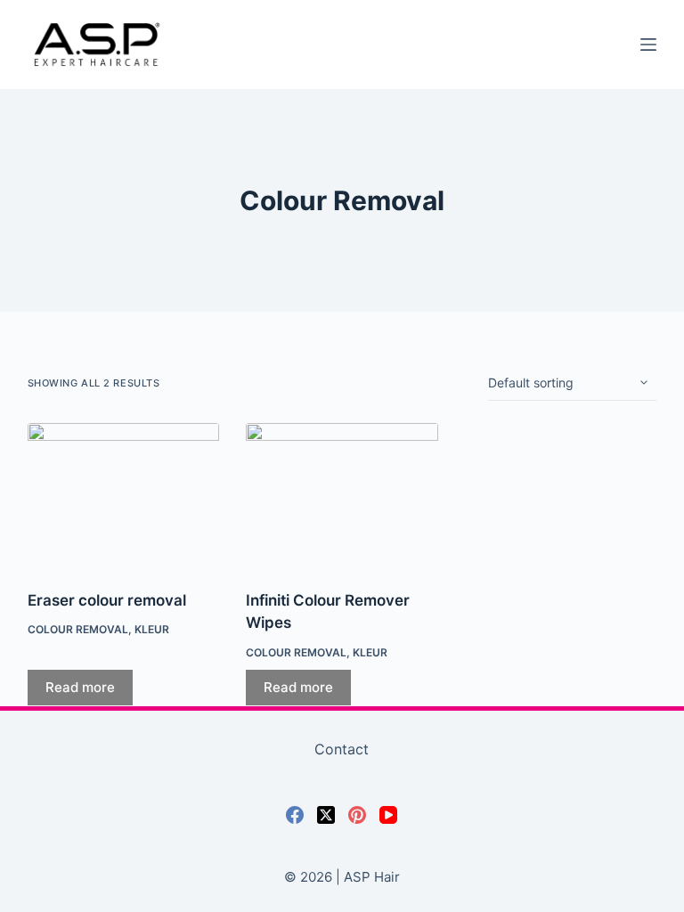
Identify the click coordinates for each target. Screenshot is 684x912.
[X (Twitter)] (326, 815)
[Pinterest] (357, 815)
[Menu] (648, 45)
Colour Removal (78, 629)
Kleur (151, 629)
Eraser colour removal (107, 600)
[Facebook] (295, 815)
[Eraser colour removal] (124, 495)
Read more (80, 687)
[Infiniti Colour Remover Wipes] (342, 495)
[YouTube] (388, 815)
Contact (341, 749)
